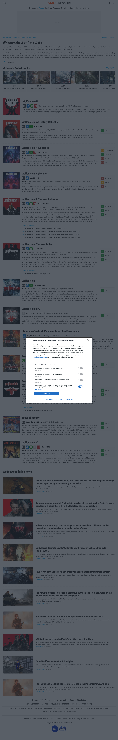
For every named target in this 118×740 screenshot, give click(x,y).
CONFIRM (46, 393)
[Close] (89, 340)
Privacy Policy (69, 399)
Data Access (59, 399)
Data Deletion (49, 399)
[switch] (80, 368)
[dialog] (59, 370)
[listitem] (59, 364)
